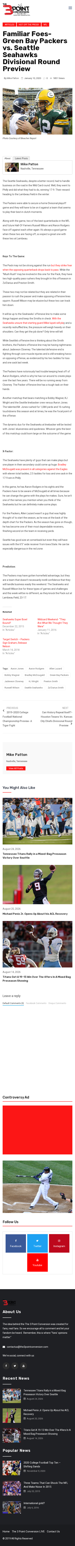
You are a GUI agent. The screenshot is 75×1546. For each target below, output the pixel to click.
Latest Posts (21, 158)
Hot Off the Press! (29, 24)
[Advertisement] (38, 1130)
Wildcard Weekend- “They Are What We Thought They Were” (53, 623)
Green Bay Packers (59, 675)
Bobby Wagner (12, 675)
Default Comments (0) (13, 1003)
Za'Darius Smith (56, 687)
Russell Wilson (12, 687)
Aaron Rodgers (36, 668)
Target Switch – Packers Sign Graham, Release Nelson (16, 643)
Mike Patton (13, 78)
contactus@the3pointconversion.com (27, 1346)
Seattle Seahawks (34, 687)
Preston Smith (51, 681)
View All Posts (16, 768)
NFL (45, 24)
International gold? (34, 1503)
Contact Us (53, 1531)
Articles (9, 24)
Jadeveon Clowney (14, 681)
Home (6, 1531)
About (7, 158)
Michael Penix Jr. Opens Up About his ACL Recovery (35, 913)
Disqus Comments (57, 1003)
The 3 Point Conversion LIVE (28, 1531)
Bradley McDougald (35, 675)
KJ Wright (34, 681)
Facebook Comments (36, 1003)
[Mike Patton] (12, 167)
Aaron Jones (17, 668)
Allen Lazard (55, 668)
